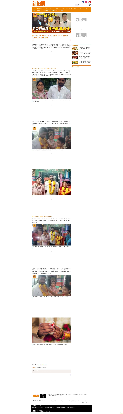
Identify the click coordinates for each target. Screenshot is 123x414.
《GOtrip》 (70, 394)
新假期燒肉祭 (46, 10)
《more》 (85, 394)
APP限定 (46, 8)
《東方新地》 (81, 394)
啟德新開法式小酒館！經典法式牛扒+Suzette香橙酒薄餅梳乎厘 (85, 53)
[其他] (70, 40)
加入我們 (61, 10)
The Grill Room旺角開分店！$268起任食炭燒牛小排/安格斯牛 (85, 58)
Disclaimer (82, 402)
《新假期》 (66, 394)
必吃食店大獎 (39, 8)
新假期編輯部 (34, 41)
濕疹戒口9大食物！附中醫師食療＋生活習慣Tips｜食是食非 (84, 48)
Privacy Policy (88, 402)
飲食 (51, 8)
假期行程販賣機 (54, 10)
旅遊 (86, 8)
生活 (34, 10)
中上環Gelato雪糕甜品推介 (60, 407)
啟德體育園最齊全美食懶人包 (38, 407)
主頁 (34, 8)
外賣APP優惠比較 (71, 407)
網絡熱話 (44, 367)
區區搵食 (56, 8)
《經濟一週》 (59, 395)
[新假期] (47, 3)
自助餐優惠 (42, 411)
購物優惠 (75, 8)
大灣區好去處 (69, 8)
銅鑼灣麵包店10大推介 (49, 407)
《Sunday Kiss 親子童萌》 (52, 395)
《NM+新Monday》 (75, 394)
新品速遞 (81, 8)
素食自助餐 (48, 411)
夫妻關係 (39, 367)
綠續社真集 (39, 10)
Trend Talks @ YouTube (42, 364)
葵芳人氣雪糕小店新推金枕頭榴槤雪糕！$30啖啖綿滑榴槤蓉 (84, 62)
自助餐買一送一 (35, 411)
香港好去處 (62, 8)
